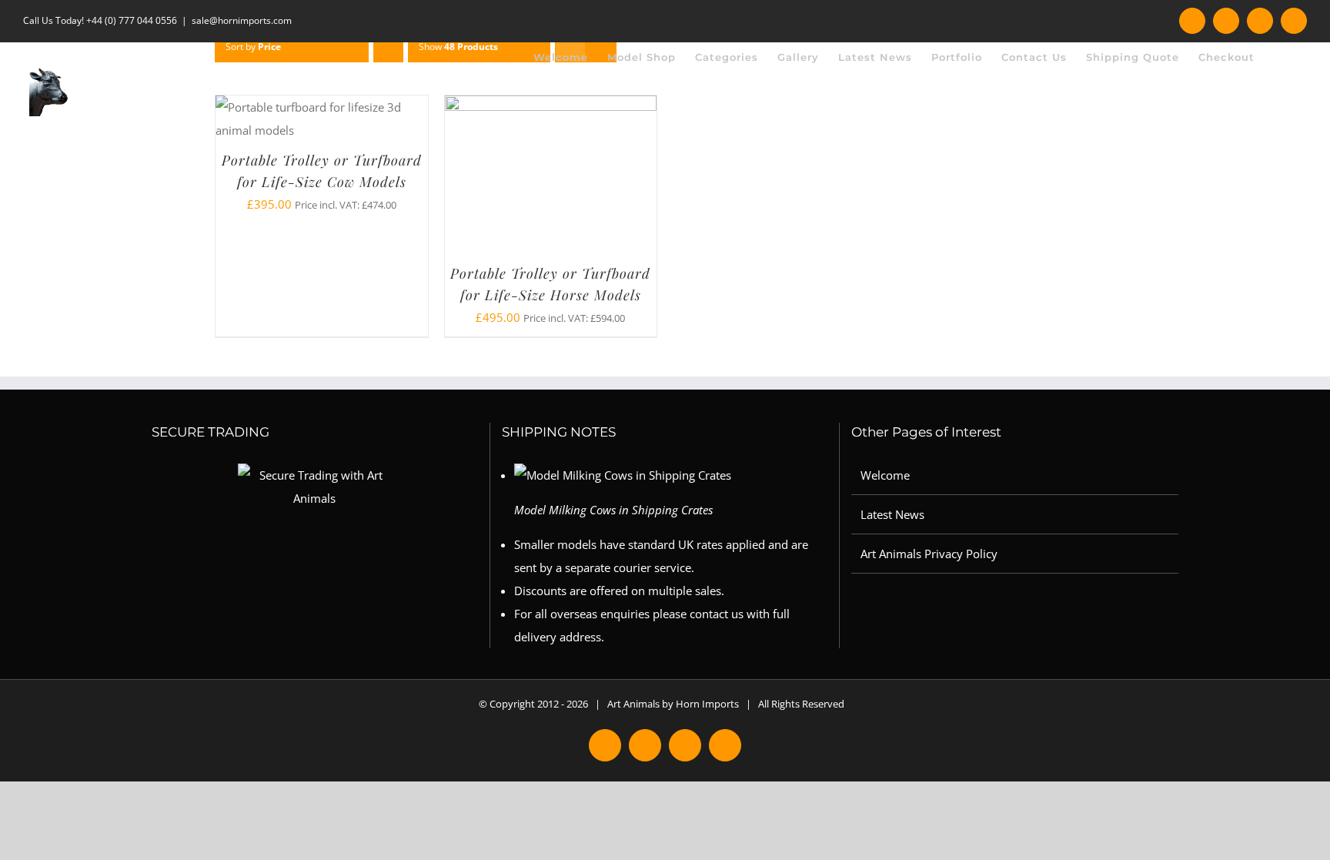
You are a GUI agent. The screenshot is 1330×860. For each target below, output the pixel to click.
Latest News (892, 514)
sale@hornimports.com (242, 20)
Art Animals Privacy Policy (929, 553)
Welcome (885, 475)
